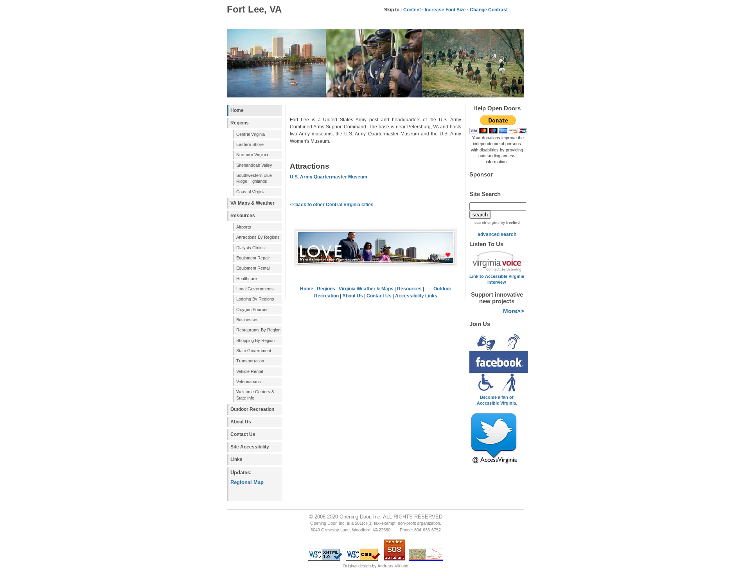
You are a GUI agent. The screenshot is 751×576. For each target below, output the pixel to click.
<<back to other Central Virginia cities (332, 204)
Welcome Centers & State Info (255, 394)
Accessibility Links (416, 296)
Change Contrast (489, 10)
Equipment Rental (252, 268)
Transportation (250, 360)
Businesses (247, 319)
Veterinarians (248, 381)
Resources (242, 215)
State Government (253, 350)
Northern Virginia (252, 154)
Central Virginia (250, 134)
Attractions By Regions (258, 237)
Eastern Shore (250, 144)
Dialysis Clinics (250, 247)
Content (412, 10)
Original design (357, 565)
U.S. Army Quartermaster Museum (328, 177)
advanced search (497, 234)
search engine (486, 223)
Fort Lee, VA (254, 9)
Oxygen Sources (252, 309)
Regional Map (247, 482)
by (509, 223)
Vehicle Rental (249, 371)
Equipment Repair (253, 258)
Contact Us (242, 434)
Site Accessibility (249, 447)
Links (236, 459)
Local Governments (255, 288)
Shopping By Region (255, 340)
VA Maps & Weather (252, 203)
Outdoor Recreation (252, 409)
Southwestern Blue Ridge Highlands (254, 178)
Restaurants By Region (258, 330)
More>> (513, 311)
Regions (239, 123)
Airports (243, 227)
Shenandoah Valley (254, 165)
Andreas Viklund (392, 565)
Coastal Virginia (251, 191)
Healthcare (246, 278)
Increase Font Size (445, 10)
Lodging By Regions (255, 299)
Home (237, 110)
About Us (240, 422)
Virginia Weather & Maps (366, 289)
